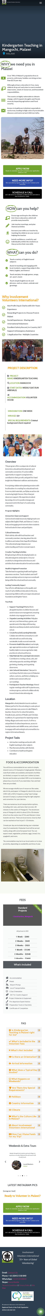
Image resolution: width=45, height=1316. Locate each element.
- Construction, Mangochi (22, 916)
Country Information (22, 1103)
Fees (22, 900)
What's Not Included (21, 1050)
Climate (15, 1109)
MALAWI (10, 53)
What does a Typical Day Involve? (23, 1071)
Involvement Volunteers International (13, 2)
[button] (6, 445)
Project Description (22, 368)
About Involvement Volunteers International (22, 1126)
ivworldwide (13, 1282)
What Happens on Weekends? (19, 1080)
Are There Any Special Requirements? (22, 1088)
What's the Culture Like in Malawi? (22, 1117)
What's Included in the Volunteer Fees (22, 1042)
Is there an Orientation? (24, 1057)
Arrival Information (21, 1063)
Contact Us (13, 1272)
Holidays (16, 1096)
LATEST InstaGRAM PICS (22, 1185)
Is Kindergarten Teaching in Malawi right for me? (22, 1032)
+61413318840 (19, 1279)
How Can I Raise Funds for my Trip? (22, 1135)
